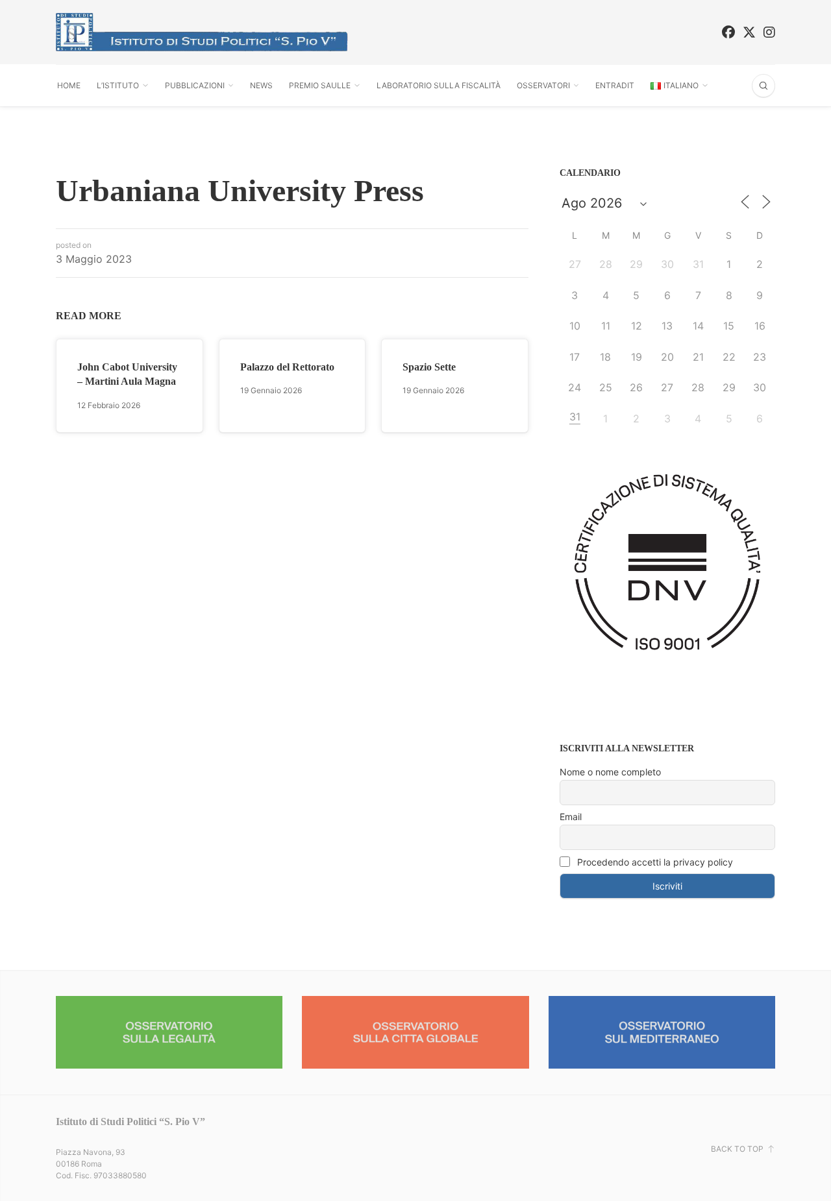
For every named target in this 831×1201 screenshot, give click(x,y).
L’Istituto (118, 85)
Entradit (614, 85)
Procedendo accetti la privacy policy (654, 861)
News (261, 85)
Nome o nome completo (610, 771)
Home (69, 85)
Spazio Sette (429, 366)
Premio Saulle (320, 85)
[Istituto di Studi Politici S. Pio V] (202, 32)
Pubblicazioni (195, 85)
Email (571, 816)
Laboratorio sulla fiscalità (439, 85)
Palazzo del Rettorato (287, 366)
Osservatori (543, 85)
